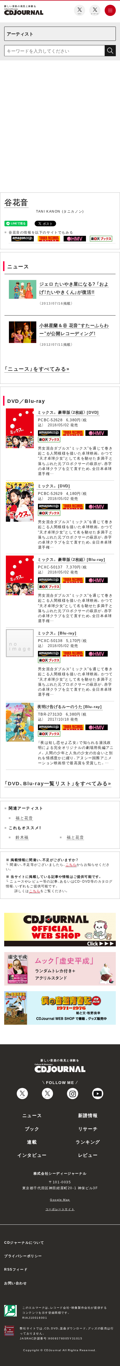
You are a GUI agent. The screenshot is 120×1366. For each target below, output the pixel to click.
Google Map (60, 1199)
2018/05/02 (58, 424)
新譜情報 (88, 1115)
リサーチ (88, 1128)
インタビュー (32, 1154)
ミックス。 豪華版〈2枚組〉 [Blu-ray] (71, 559)
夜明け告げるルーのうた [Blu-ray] (69, 706)
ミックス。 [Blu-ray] (56, 633)
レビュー (88, 1154)
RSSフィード (16, 1269)
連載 (32, 1141)
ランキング (88, 1141)
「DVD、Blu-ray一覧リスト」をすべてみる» (57, 783)
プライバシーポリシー (23, 1255)
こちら (71, 864)
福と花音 (24, 817)
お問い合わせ (15, 1282)
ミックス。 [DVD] (53, 485)
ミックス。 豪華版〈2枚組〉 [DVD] (68, 412)
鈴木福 (22, 837)
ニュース (32, 1115)
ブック (32, 1128)
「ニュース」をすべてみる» (36, 368)
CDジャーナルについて (24, 1242)
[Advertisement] (60, 127)
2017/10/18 (58, 719)
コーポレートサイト (60, 1209)
